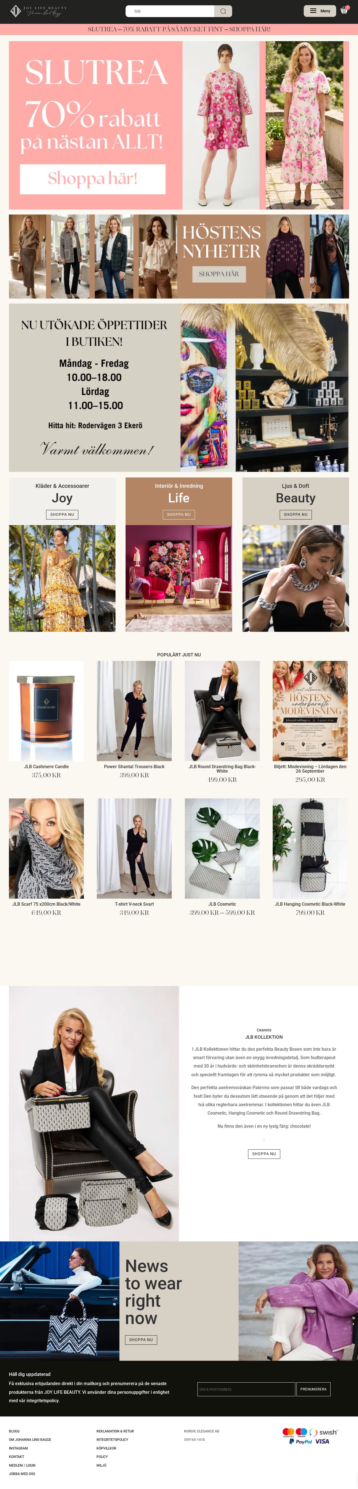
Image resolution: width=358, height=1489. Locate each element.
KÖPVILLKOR (106, 1448)
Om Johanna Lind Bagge (30, 1440)
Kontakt (16, 1457)
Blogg (14, 1431)
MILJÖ (101, 1465)
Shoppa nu (62, 514)
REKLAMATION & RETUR (115, 1431)
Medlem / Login (22, 1465)
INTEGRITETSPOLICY (112, 1440)
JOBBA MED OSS (22, 1474)
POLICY (102, 1457)
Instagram (18, 1448)
